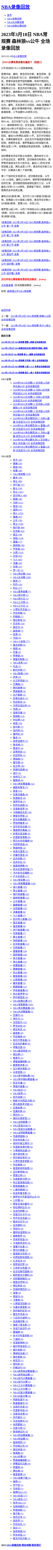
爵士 (17, 488)
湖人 (18, 513)
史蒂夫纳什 (20, 698)
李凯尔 (18, 1229)
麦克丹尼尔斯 (21, 1538)
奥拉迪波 (19, 1449)
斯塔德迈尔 (20, 1431)
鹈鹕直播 (20, 987)
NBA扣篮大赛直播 (24, 1392)
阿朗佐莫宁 (20, 1399)
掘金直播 (20, 976)
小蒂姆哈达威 (21, 1150)
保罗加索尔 (20, 741)
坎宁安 (18, 1485)
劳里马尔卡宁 (21, 1214)
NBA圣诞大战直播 (24, 1129)
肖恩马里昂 (20, 851)
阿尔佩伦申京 (21, 1157)
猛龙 (17, 506)
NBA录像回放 (15, 7)
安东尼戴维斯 (21, 819)
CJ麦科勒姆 (20, 1189)
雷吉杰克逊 (20, 1314)
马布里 (18, 1488)
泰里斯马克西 (21, 1253)
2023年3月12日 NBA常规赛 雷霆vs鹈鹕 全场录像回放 (23, 342)
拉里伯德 (19, 1108)
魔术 (17, 478)
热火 (18, 492)
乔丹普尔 (19, 1417)
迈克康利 (19, 1225)
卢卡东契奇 (21, 876)
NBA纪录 (20, 1496)
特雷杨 (18, 1467)
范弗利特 (19, 1111)
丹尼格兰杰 (20, 1446)
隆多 (17, 737)
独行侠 (18, 527)
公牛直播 (19, 901)
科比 (17, 588)
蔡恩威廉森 (20, 1186)
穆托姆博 (19, 688)
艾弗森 (18, 684)
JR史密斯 (19, 1072)
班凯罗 (18, 1520)
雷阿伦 (18, 734)
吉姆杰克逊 (20, 1407)
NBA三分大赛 (22, 1389)
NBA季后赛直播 (23, 1008)
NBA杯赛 (19, 1456)
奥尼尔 (18, 627)
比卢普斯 (19, 695)
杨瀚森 (18, 1453)
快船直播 (20, 940)
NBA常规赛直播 (24, 883)
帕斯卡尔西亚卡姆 (24, 1100)
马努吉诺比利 (21, 705)
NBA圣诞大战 (22, 1125)
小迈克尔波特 (21, 1318)
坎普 (17, 652)
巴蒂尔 (18, 1015)
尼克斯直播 (21, 944)
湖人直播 (20, 887)
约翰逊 (18, 616)
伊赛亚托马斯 (21, 1463)
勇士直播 (20, 890)
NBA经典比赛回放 (16, 26)
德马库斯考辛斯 (23, 1104)
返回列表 (6, 310)
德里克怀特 (20, 1282)
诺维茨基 (19, 712)
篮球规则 (19, 1442)
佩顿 (17, 648)
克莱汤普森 (20, 794)
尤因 (17, 638)
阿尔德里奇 (20, 997)
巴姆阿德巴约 (21, 1289)
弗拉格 (18, 1471)
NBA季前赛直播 (23, 784)
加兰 (17, 1528)
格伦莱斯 (19, 1357)
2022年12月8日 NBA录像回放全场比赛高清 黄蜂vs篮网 (24, 348)
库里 (17, 791)
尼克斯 (18, 531)
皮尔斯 (18, 727)
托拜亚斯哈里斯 (23, 1257)
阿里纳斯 (19, 1510)
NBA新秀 (19, 1093)
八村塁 (18, 1200)
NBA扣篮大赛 (22, 1396)
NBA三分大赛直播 (24, 1385)
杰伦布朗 (19, 613)
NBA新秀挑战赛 (23, 1375)
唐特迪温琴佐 (21, 1232)
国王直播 (19, 922)
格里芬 (18, 1058)
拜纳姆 (18, 759)
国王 (17, 534)
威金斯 (18, 1033)
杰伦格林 (19, 1165)
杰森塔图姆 (20, 1136)
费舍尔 (18, 748)
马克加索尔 (20, 1421)
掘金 (17, 467)
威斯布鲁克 (20, 787)
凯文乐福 (19, 1083)
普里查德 (19, 1474)
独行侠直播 (21, 894)
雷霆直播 (20, 951)
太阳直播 (20, 908)
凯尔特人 (20, 495)
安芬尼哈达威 (21, 826)
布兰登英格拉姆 (23, 1182)
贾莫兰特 (19, 1175)
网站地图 (26, 1545)
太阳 (17, 556)
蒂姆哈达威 (20, 1353)
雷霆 (17, 542)
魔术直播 (19, 983)
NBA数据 (20, 673)
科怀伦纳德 (20, 805)
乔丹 (17, 584)
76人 (17, 559)
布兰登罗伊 (20, 994)
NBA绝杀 (20, 1499)
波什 (17, 773)
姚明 (17, 1481)
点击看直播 (7, 285)
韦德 (17, 709)
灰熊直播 (19, 933)
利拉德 (18, 720)
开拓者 (18, 549)
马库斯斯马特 (21, 1179)
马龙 (17, 666)
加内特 (18, 730)
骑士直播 (20, 962)
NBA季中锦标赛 (23, 1076)
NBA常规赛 (25, 291)
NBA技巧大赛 (22, 1382)
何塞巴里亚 (20, 855)
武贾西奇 (19, 752)
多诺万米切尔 (21, 1328)
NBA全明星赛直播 (24, 1132)
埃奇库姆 (19, 1531)
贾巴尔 (18, 1115)
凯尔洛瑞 (19, 1097)
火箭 (18, 552)
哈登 (17, 723)
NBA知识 (19, 1090)
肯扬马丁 (19, 777)
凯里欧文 (19, 798)
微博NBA (20, 1492)
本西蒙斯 (19, 1424)
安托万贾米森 (21, 1040)
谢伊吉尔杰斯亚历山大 (26, 1197)
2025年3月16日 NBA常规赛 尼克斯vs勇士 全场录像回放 (24, 361)
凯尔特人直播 (22, 919)
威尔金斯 (19, 1350)
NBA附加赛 (20, 1439)
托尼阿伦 (19, 755)
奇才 (17, 460)
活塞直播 (19, 912)
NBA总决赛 (22, 577)
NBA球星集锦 (23, 1004)
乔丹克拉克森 (21, 1218)
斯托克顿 (19, 670)
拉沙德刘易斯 (21, 1068)
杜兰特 (18, 766)
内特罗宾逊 (20, 844)
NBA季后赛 (22, 574)
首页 (9, 15)
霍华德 (18, 762)
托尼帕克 (19, 702)
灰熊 (17, 567)
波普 (17, 1293)
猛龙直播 (19, 926)
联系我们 (36, 1545)
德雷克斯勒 (20, 659)
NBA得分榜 (20, 595)
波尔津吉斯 (20, 1154)
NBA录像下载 (22, 1478)
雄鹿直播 (20, 905)
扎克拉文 (19, 1261)
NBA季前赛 (21, 880)
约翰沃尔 (19, 1367)
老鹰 (17, 470)
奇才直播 (19, 958)
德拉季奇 (19, 1286)
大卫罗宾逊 (20, 680)
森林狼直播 (21, 898)
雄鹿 (17, 517)
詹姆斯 (18, 716)
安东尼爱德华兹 (23, 869)
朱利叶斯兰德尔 (23, 1143)
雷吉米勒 (19, 645)
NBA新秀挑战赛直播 (25, 1371)
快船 (18, 538)
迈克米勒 (19, 858)
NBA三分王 (20, 606)
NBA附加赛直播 (23, 1435)
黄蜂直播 (19, 969)
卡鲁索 (18, 1300)
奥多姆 (18, 744)
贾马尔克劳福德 (23, 841)
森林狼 (10, 291)
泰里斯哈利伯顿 (23, 1168)
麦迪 (17, 581)
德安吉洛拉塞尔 (23, 1204)
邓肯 (17, 677)
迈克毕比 (19, 862)
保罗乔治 (19, 801)
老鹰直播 (19, 965)
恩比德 (18, 1054)
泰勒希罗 (19, 1236)
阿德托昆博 (20, 769)
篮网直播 (20, 954)
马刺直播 (19, 947)
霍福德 (18, 1332)
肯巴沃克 (19, 1517)
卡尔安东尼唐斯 (23, 873)
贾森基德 (19, 691)
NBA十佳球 (21, 641)
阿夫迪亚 (19, 1535)
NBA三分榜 (20, 602)
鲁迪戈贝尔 (20, 1221)
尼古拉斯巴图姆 (23, 1271)
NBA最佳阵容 (22, 1051)
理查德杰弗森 (21, 830)
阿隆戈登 (19, 1047)
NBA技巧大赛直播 (24, 1378)
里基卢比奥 (20, 1246)
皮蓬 (17, 634)
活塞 (17, 563)
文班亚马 (20, 1022)
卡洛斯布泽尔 (21, 1243)
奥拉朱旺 (19, 620)
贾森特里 (19, 848)
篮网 (17, 510)
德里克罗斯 (20, 816)
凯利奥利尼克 (21, 1310)
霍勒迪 (18, 780)
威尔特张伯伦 (21, 1346)
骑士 (17, 481)
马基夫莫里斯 (21, 1307)
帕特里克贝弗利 (23, 1275)
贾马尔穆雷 (20, 1250)
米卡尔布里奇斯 (23, 1335)
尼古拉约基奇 (21, 1043)
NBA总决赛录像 (15, 22)
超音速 (18, 631)
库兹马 (18, 1296)
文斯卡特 (19, 1428)
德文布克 (19, 1029)
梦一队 (18, 570)
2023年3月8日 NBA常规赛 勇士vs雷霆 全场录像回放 (23, 354)
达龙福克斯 (20, 1321)
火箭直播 (20, 979)
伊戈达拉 (19, 1026)
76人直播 (19, 915)
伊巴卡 (18, 1019)
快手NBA (19, 1503)
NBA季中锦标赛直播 (25, 1079)
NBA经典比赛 (22, 1001)
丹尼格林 (19, 1036)
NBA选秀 (20, 663)
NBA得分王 (20, 599)
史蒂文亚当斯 (21, 833)
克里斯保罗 (20, 809)
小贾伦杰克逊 (21, 609)
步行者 (18, 485)
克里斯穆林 (20, 1342)
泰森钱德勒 (20, 866)
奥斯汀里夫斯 (21, 1325)
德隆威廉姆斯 (21, 1061)
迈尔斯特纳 (20, 1172)
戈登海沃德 (20, 1414)
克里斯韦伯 (20, 1410)
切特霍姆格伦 (21, 1278)
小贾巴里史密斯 (23, 1161)
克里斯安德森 (21, 837)
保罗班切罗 (20, 1264)
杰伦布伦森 (21, 1140)
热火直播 (20, 972)
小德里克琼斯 (21, 1303)
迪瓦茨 (18, 1360)
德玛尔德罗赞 (21, 1118)
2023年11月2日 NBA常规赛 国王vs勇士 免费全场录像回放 (25, 373)
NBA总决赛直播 (23, 1011)
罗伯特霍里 (20, 823)
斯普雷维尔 (20, 1403)
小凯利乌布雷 (21, 1268)
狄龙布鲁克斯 (21, 1193)
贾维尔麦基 (20, 1086)
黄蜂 (17, 463)
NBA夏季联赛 (22, 591)
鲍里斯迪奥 (20, 1065)
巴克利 (18, 623)
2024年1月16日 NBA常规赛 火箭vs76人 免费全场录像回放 (25, 367)
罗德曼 (18, 655)
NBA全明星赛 (22, 1122)
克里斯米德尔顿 (23, 1147)
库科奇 (18, 1364)
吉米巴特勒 (20, 1211)
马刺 (18, 502)
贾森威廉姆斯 (21, 1460)
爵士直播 (19, 937)
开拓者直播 (20, 990)
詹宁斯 (18, 1513)
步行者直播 (21, 930)
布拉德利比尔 (21, 1207)
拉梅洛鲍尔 (20, 1506)
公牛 (16, 291)
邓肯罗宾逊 (20, 1239)
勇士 (18, 524)
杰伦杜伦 (19, 1524)
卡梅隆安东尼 (22, 812)
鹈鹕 (17, 499)
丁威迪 (18, 1339)
